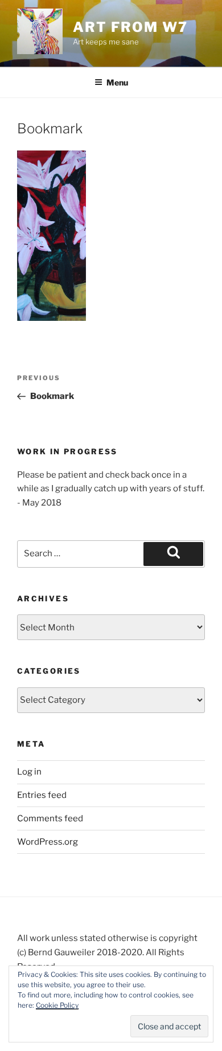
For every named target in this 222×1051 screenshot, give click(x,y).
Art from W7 (130, 27)
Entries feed (42, 795)
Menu (117, 82)
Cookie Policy (57, 1005)
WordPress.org (47, 842)
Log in (29, 772)
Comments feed (50, 818)
